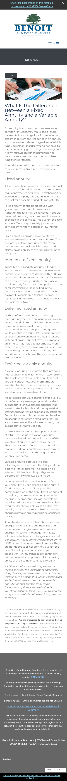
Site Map (7, 759)
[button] (53, 42)
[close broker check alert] (62, 3)
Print (11, 75)
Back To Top (54, 769)
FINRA (34, 677)
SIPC (41, 677)
